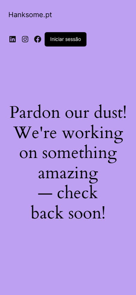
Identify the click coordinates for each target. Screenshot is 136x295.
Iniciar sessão (65, 39)
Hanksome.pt (30, 14)
